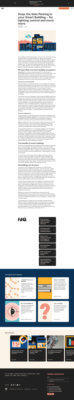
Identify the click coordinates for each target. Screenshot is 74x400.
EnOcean (27, 134)
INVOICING (7, 375)
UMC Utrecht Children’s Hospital (28, 116)
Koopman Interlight (40, 128)
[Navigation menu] (72, 8)
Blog (11, 375)
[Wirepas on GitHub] (19, 385)
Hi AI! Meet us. (24, 375)
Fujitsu (19, 122)
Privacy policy (34, 389)
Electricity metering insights (55, 388)
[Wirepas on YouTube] (17, 385)
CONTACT (38, 373)
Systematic (43, 123)
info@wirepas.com (27, 389)
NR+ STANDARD (10, 373)
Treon (29, 131)
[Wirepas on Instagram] (15, 385)
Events (14, 375)
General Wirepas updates (54, 386)
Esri (47, 139)
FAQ (6, 373)
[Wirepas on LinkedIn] (11, 385)
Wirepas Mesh (21, 72)
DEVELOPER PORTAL (31, 373)
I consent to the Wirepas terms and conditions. (56, 380)
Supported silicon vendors (20, 373)
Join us (18, 375)
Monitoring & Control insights (55, 391)
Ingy (21, 128)
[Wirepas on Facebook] (13, 385)
